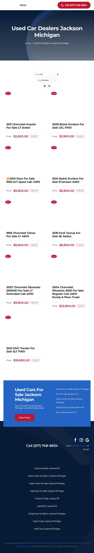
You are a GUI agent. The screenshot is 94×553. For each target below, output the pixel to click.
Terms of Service (83, 543)
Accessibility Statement (54, 543)
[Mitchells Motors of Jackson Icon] (13, 439)
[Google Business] (87, 440)
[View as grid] (45, 86)
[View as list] (49, 86)
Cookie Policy (70, 543)
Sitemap (29, 546)
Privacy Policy (38, 543)
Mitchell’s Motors (78, 445)
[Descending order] (57, 74)
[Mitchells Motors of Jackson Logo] (10, 3)
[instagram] (81, 440)
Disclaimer (20, 546)
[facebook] (75, 440)
